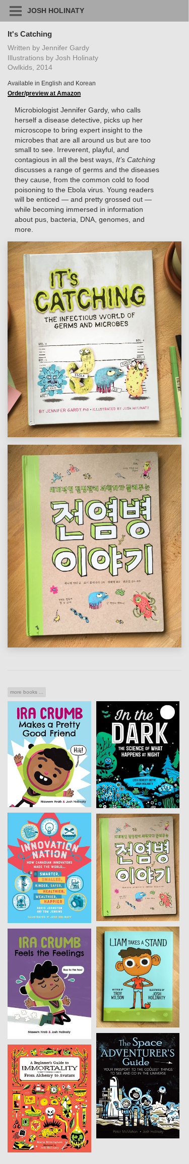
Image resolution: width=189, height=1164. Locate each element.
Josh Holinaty (55, 11)
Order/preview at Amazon (44, 93)
